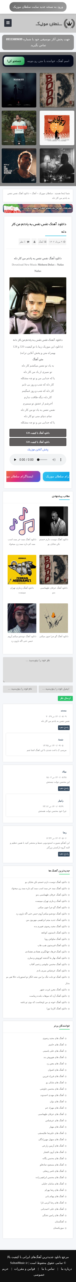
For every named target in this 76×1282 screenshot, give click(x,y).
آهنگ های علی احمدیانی (52, 1209)
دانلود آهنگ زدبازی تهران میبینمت (51, 901)
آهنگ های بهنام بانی (54, 1196)
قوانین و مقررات (24, 1268)
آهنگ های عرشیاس (54, 1120)
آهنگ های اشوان (56, 1070)
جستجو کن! (14, 61)
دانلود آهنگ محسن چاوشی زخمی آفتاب (48, 964)
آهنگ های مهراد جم (54, 1107)
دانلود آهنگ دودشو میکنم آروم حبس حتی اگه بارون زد (41, 913)
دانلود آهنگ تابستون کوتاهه (54, 932)
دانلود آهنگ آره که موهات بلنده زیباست (48, 996)
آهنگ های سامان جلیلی (53, 1183)
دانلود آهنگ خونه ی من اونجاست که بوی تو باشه (43, 1002)
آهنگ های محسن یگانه (53, 1158)
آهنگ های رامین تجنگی (53, 1215)
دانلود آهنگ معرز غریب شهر (53, 989)
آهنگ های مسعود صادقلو (52, 1164)
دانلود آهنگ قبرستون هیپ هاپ (52, 945)
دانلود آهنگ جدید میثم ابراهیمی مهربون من (46, 920)
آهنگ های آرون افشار (53, 1152)
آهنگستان (59, 1221)
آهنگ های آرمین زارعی (53, 1145)
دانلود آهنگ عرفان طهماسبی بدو (51, 894)
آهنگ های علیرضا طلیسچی (51, 1133)
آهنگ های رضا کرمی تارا (52, 1202)
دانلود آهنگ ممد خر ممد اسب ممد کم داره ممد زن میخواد (39, 888)
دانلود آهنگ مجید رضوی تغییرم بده (50, 926)
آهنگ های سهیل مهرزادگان (51, 1139)
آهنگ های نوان (57, 1101)
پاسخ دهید (64, 727)
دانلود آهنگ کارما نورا (57, 1008)
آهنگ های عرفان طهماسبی (51, 1114)
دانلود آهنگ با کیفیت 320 (38, 442)
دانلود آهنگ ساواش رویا (56, 939)
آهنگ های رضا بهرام (54, 1190)
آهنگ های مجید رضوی (53, 1038)
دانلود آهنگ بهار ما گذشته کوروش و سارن (47, 958)
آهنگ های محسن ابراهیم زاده (50, 1177)
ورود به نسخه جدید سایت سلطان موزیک (38, 6)
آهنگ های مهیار (56, 1126)
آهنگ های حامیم (56, 1044)
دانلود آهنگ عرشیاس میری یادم (52, 970)
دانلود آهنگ (55, 258)
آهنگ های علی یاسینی (53, 1051)
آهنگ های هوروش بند (53, 1057)
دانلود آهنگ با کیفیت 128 (38, 433)
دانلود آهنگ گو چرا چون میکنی (52, 907)
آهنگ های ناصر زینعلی (53, 1171)
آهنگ (34, 193)
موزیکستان (58, 1228)
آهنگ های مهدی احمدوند (52, 1095)
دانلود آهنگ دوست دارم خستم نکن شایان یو (46, 882)
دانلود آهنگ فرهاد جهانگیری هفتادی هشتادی (46, 951)
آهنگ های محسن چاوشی (52, 1088)
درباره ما (66, 1268)
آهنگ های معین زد (55, 1063)
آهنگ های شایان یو (55, 1082)
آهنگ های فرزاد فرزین (53, 1076)
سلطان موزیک (46, 193)
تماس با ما (48, 1268)
